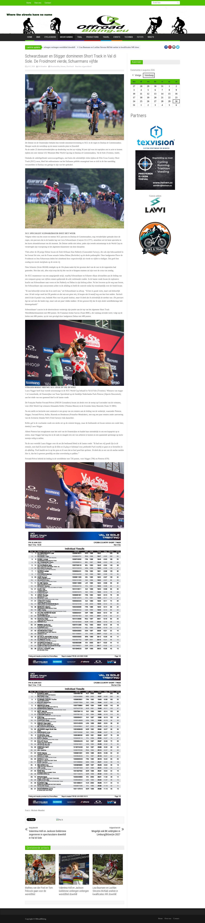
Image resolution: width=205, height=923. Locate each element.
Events (117, 37)
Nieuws (63, 66)
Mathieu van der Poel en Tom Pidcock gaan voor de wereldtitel (39, 891)
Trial (79, 37)
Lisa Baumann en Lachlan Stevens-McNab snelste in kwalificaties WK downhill (77, 47)
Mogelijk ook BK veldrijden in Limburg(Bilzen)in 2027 (106, 831)
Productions (92, 37)
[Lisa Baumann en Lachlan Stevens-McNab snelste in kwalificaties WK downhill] (108, 869)
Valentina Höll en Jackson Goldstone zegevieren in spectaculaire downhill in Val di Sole (47, 833)
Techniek (128, 37)
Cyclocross (50, 37)
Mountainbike (66, 37)
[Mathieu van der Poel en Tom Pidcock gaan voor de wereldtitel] (41, 869)
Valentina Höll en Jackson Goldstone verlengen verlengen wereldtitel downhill (74, 891)
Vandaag (149, 75)
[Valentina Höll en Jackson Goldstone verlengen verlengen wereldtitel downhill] (75, 869)
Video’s (151, 37)
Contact (48, 3)
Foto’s (140, 37)
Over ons (37, 3)
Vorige (138, 75)
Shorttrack (70, 66)
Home (28, 3)
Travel (106, 37)
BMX (38, 37)
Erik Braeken (42, 66)
